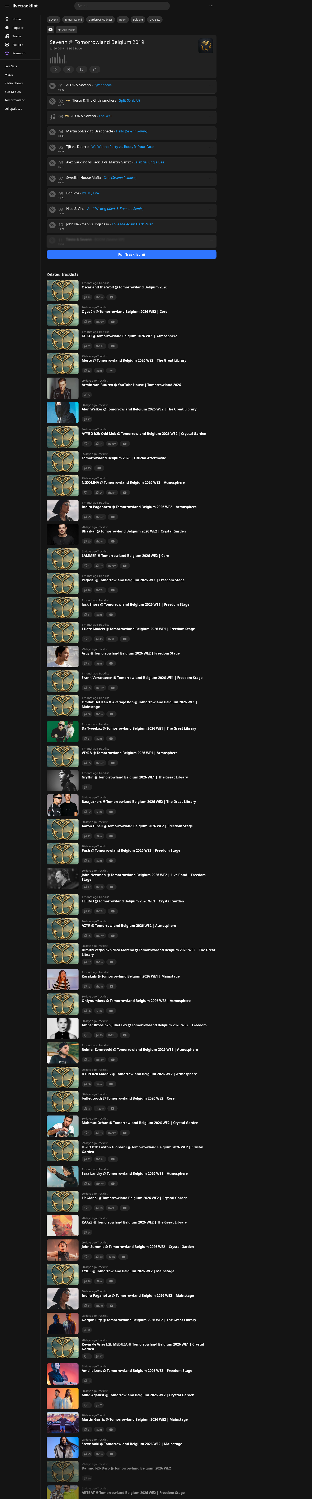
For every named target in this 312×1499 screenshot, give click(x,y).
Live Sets (155, 19)
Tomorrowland (73, 19)
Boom (122, 19)
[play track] (52, 86)
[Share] (94, 69)
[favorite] (55, 69)
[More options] (211, 86)
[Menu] (6, 6)
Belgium (138, 19)
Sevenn (53, 19)
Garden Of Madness (100, 19)
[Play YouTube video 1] (50, 29)
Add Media (68, 29)
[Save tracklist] (68, 69)
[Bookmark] (81, 69)
